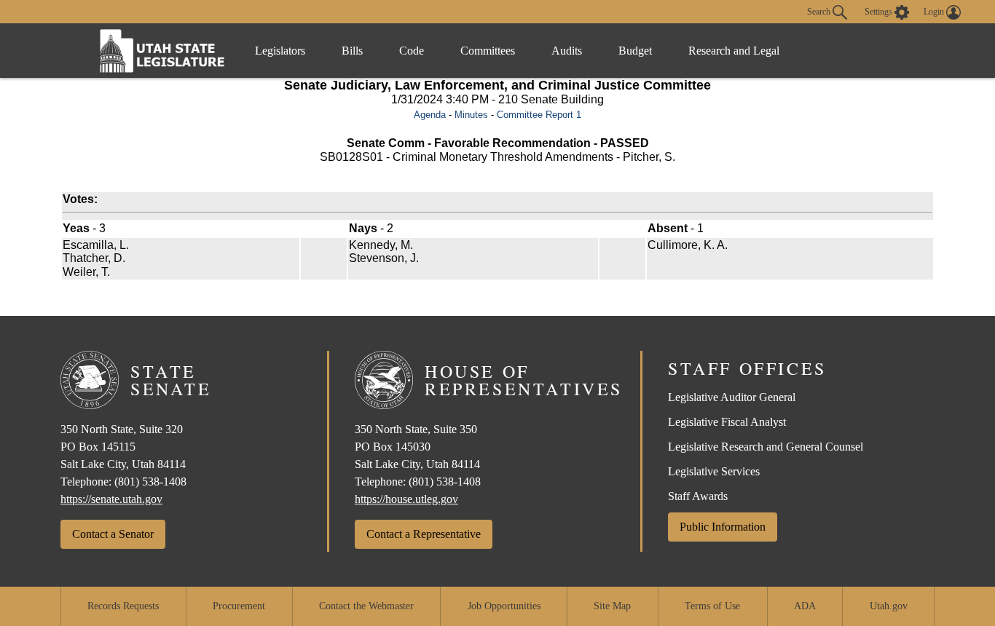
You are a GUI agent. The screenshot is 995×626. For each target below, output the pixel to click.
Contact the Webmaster (366, 606)
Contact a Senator (113, 534)
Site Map (612, 606)
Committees (487, 50)
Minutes (471, 114)
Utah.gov (889, 606)
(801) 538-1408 (150, 481)
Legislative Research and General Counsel (765, 446)
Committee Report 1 (539, 114)
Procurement (239, 606)
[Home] (162, 50)
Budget (635, 50)
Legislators (280, 50)
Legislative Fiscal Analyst (727, 422)
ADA (805, 606)
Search (820, 11)
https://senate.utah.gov (111, 499)
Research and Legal (733, 50)
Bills (352, 50)
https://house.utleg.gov (406, 499)
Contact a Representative (423, 534)
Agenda (430, 114)
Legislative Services (714, 471)
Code (411, 50)
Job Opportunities (504, 606)
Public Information (723, 526)
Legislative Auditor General (731, 397)
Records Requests (123, 606)
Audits (566, 50)
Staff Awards (698, 496)
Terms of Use (712, 606)
